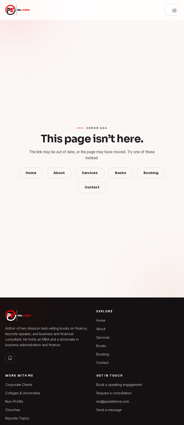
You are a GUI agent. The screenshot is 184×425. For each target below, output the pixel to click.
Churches (12, 410)
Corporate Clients (18, 385)
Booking (151, 173)
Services (90, 173)
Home (31, 173)
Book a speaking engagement (119, 385)
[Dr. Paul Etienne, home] (17, 10)
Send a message (109, 410)
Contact (92, 187)
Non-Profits (14, 401)
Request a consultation (114, 393)
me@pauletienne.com (112, 401)
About (58, 173)
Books (120, 173)
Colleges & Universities (22, 393)
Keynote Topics (17, 418)
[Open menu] (172, 9)
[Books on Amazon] (10, 358)
